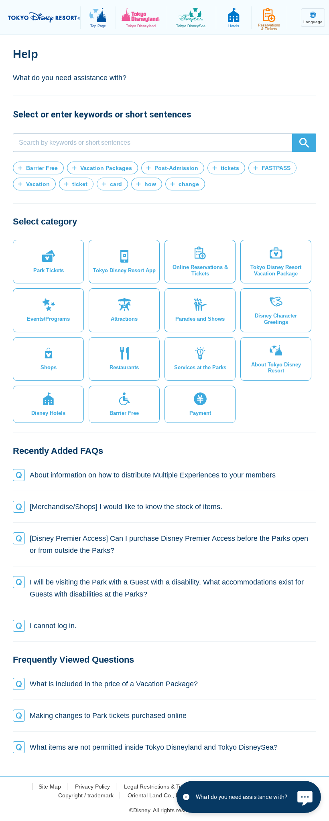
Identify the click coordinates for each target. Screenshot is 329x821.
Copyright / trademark (86, 795)
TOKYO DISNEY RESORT (44, 17)
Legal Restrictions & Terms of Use (167, 786)
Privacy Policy (92, 786)
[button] (38, 168)
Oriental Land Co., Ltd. (156, 795)
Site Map (50, 786)
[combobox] (164, 142)
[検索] (304, 142)
